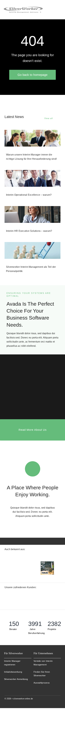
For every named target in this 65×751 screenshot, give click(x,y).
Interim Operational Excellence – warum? (29, 195)
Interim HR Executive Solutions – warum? (29, 231)
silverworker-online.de (23, 702)
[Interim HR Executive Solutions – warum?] (32, 214)
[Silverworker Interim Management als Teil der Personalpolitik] (32, 250)
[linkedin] (59, 701)
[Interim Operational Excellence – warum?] (32, 178)
